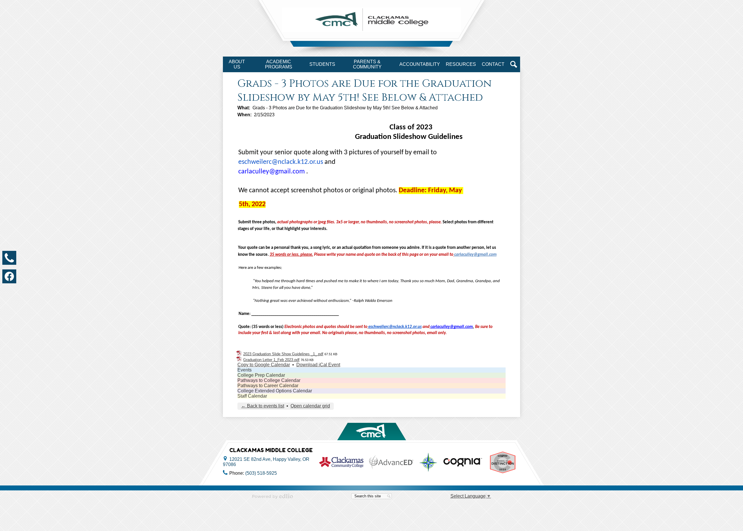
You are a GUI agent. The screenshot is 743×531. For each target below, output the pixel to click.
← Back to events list (262, 405)
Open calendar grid (310, 405)
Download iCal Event (318, 364)
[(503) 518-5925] (9, 258)
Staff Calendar (252, 396)
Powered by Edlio (272, 496)
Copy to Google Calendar (263, 364)
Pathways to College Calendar (268, 380)
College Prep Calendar (261, 375)
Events (244, 369)
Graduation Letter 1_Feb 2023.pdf (271, 360)
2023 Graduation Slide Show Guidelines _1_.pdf (283, 354)
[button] (237, 64)
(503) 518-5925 (261, 473)
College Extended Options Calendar (274, 390)
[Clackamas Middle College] (371, 19)
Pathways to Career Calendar (267, 385)
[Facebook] (9, 276)
